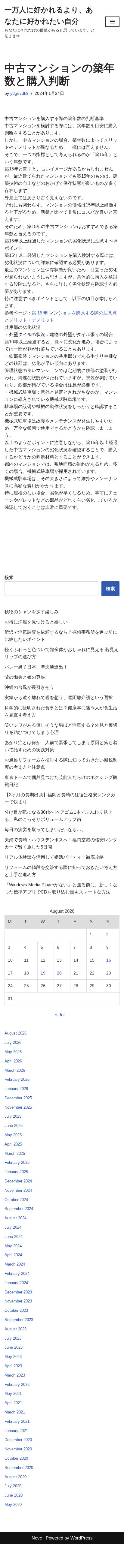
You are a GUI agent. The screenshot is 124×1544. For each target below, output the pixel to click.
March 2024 (15, 1264)
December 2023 (18, 1292)
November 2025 (18, 1107)
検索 (9, 577)
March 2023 (15, 1375)
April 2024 (13, 1255)
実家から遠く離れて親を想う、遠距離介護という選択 (59, 697)
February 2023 (17, 1384)
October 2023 (16, 1310)
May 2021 (13, 1393)
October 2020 (16, 1458)
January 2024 (16, 1283)
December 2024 (18, 1181)
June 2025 (14, 1125)
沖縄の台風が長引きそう (29, 687)
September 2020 (19, 1467)
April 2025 (13, 1144)
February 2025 (17, 1162)
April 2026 (13, 1061)
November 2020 (18, 1449)
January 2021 (16, 1430)
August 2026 (15, 1033)
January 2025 (16, 1172)
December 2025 (18, 1098)
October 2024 (16, 1199)
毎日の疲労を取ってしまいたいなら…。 (45, 829)
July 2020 (13, 1486)
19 (43, 973)
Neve (37, 1537)
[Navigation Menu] (112, 22)
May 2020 (13, 1504)
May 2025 (13, 1135)
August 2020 (15, 1477)
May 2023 (13, 1356)
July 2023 (13, 1338)
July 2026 (13, 1042)
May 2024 (13, 1246)
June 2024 (14, 1236)
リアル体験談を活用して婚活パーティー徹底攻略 (54, 857)
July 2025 (13, 1116)
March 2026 (15, 1070)
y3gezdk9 (19, 93)
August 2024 (15, 1218)
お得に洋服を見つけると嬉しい (36, 621)
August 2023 (15, 1329)
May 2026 (13, 1052)
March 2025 (15, 1153)
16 (108, 960)
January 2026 (16, 1088)
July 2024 (13, 1227)
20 (59, 973)
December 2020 (18, 1439)
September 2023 (19, 1319)
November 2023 (18, 1301)
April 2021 (13, 1403)
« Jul (59, 1014)
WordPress (81, 1537)
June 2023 (14, 1347)
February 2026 (17, 1079)
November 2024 (18, 1190)
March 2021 (15, 1412)
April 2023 (13, 1366)
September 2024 (19, 1208)
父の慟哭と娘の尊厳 (25, 677)
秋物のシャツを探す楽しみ (32, 611)
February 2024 (17, 1273)
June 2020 (14, 1495)
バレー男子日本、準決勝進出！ (36, 666)
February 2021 (17, 1421)
